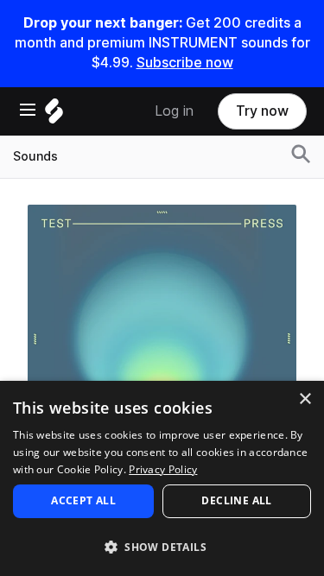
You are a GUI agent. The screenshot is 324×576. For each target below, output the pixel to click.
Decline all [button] (236, 500)
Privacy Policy (163, 469)
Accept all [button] (83, 500)
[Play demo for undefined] (162, 338)
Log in (174, 111)
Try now (262, 111)
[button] (162, 546)
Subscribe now (185, 62)
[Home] (54, 115)
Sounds (35, 156)
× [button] (304, 399)
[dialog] (162, 478)
